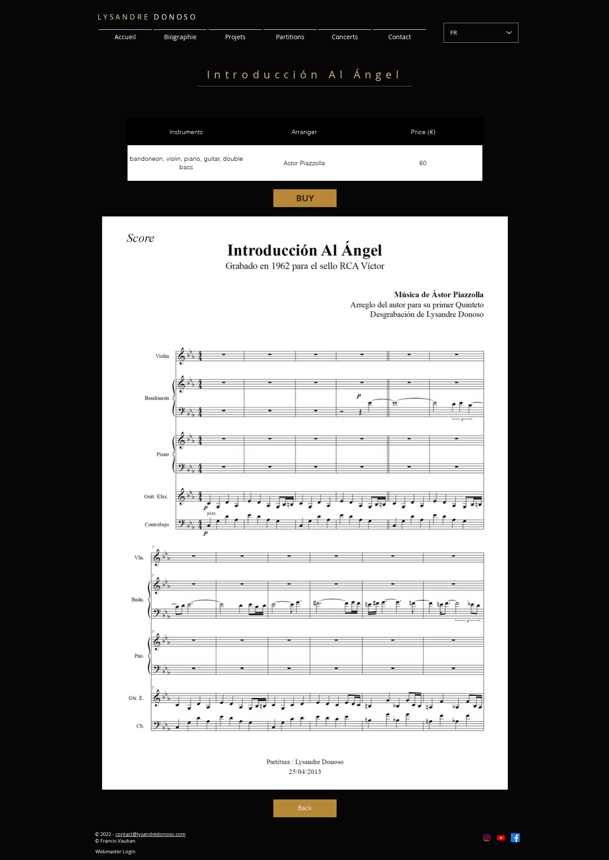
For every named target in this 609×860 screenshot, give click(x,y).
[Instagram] (486, 837)
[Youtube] (501, 837)
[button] (235, 33)
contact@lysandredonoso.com (150, 834)
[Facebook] (515, 837)
